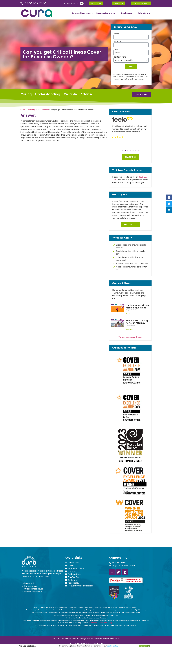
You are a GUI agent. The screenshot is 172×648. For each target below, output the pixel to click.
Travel (70, 565)
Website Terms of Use (111, 639)
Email (115, 49)
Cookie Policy (96, 639)
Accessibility (73, 583)
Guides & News (74, 574)
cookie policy (112, 646)
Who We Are (144, 13)
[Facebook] (169, 197)
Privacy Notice (85, 639)
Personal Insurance (81, 13)
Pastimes (72, 571)
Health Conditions (76, 568)
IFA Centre (72, 580)
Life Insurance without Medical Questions (138, 306)
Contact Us (66, 639)
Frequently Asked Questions (38, 110)
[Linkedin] (125, 572)
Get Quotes (57, 639)
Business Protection (105, 13)
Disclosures (126, 13)
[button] (122, 150)
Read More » (130, 314)
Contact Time (119, 57)
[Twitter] (118, 572)
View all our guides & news (130, 337)
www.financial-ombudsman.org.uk (101, 623)
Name (116, 34)
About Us (75, 639)
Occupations (73, 562)
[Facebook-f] (112, 572)
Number (117, 41)
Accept (143, 646)
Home (22, 110)
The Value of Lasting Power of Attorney (137, 321)
